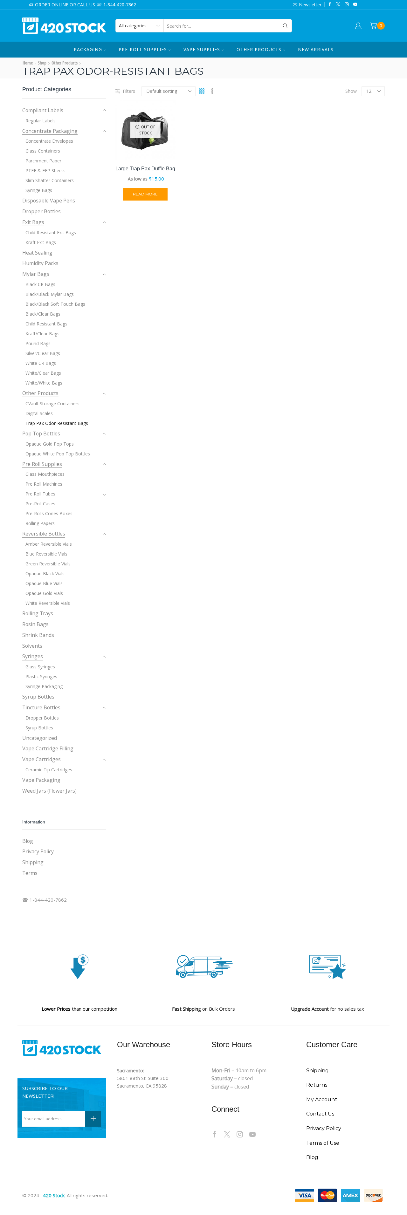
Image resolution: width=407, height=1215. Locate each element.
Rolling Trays (37, 613)
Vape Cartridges (41, 759)
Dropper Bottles (41, 211)
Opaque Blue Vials (44, 583)
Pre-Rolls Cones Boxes (48, 513)
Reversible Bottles (43, 533)
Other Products (259, 49)
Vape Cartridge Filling (47, 748)
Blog (27, 840)
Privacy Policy (38, 851)
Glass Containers (42, 151)
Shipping (33, 862)
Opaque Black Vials (45, 573)
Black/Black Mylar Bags (49, 294)
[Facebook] (330, 4)
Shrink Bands (38, 634)
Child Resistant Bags (46, 324)
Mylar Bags (35, 273)
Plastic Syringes (41, 676)
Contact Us (320, 1114)
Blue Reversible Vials (46, 554)
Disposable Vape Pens (48, 200)
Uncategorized (39, 737)
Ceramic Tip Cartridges (48, 770)
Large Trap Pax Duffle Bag (145, 168)
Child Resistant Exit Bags (50, 232)
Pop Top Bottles (41, 433)
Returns (316, 1085)
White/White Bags (43, 383)
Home (28, 63)
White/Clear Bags (43, 373)
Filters (129, 91)
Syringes (32, 656)
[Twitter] (338, 4)
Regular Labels (40, 121)
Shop (42, 63)
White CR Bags (40, 363)
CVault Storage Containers (52, 403)
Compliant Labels (42, 110)
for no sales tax (327, 1009)
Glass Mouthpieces (45, 474)
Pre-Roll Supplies (143, 49)
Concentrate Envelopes (49, 141)
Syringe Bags (38, 190)
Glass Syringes (40, 667)
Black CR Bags (40, 284)
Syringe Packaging (44, 686)
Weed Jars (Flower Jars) (49, 790)
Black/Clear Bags (42, 314)
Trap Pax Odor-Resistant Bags (56, 423)
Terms (30, 873)
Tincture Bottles (41, 707)
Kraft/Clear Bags (42, 334)
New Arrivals (316, 49)
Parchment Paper (43, 161)
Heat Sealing (37, 252)
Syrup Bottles (38, 696)
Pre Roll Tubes (40, 494)
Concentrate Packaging (50, 130)
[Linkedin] (355, 4)
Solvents (32, 645)
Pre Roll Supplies (42, 464)
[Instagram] (347, 4)
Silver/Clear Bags (42, 353)
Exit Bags (33, 222)
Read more (145, 194)
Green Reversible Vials (48, 564)
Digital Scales (39, 413)
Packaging (88, 49)
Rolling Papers (40, 523)
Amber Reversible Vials (48, 544)
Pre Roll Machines (43, 484)
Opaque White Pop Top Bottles (57, 454)
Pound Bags (38, 343)
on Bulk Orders (203, 1009)
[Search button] (285, 25)
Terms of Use (322, 1143)
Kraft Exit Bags (40, 242)
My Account (321, 1099)
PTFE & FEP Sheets (45, 170)
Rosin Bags (35, 624)
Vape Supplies (201, 49)
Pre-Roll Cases (40, 504)
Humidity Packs (40, 263)
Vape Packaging (41, 779)
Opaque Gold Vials (44, 593)
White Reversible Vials (47, 603)
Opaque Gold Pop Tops (49, 444)
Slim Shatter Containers (49, 180)
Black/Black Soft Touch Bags (55, 304)
